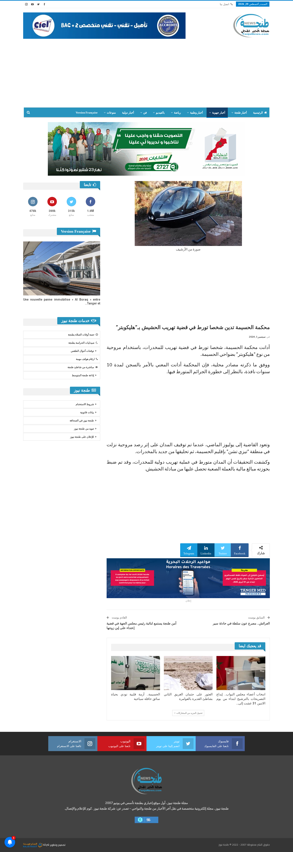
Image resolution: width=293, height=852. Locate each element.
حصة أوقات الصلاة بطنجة (81, 334)
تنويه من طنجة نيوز (84, 428)
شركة (46, 844)
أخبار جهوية (218, 112)
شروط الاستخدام (85, 404)
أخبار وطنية (196, 112)
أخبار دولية (128, 112)
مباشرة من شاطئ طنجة (81, 367)
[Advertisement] (146, 75)
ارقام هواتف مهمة (85, 359)
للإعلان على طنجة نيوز (82, 436)
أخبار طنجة (240, 112)
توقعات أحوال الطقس (82, 350)
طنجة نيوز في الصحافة (82, 420)
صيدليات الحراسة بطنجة (81, 342)
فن (145, 112)
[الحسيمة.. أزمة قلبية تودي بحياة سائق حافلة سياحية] (135, 673)
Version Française (87, 112)
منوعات (111, 112)
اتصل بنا (224, 4)
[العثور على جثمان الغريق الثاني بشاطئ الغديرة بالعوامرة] (188, 673)
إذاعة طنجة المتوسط (83, 375)
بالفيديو (160, 112)
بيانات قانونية (87, 412)
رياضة (177, 112)
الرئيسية (258, 112)
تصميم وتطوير (57, 844)
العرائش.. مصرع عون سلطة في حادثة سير (241, 623)
